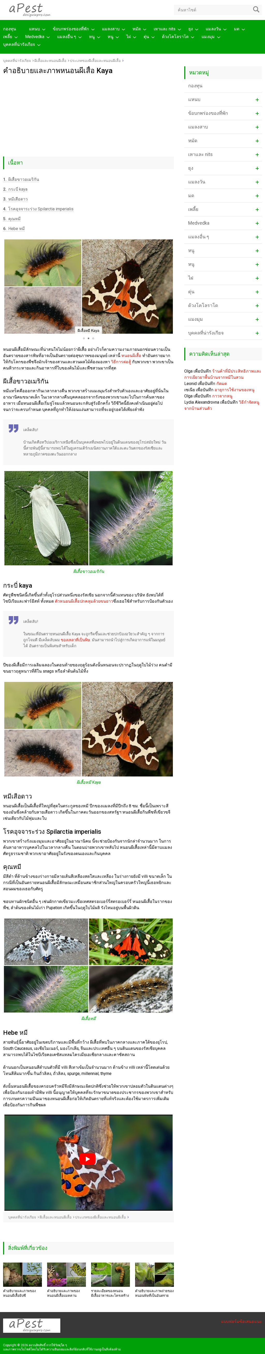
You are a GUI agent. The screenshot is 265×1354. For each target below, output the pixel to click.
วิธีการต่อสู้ (121, 361)
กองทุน (9, 28)
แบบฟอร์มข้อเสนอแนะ (241, 1321)
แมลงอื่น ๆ (66, 36)
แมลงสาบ (111, 28)
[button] (8, 286)
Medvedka (34, 36)
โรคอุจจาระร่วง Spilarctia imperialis (38, 208)
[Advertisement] (88, 113)
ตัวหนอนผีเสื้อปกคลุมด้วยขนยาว (84, 601)
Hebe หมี (14, 228)
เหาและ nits (164, 28)
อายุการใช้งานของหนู (234, 389)
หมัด (136, 28)
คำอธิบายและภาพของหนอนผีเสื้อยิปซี (19, 1293)
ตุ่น (146, 36)
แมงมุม (208, 36)
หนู (92, 36)
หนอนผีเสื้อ (131, 355)
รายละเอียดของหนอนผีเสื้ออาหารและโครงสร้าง (110, 1293)
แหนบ (34, 28)
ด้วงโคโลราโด (175, 36)
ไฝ (128, 36)
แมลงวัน (213, 28)
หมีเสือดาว (15, 199)
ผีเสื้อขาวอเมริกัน (21, 179)
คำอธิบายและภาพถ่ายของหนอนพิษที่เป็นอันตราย (154, 1293)
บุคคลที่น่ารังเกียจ (19, 44)
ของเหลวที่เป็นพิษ (75, 640)
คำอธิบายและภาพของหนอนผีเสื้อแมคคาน (63, 1293)
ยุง (190, 28)
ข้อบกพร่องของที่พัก (71, 28)
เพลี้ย (7, 36)
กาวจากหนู (222, 396)
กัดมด (221, 383)
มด (236, 28)
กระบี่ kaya (15, 189)
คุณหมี (12, 218)
